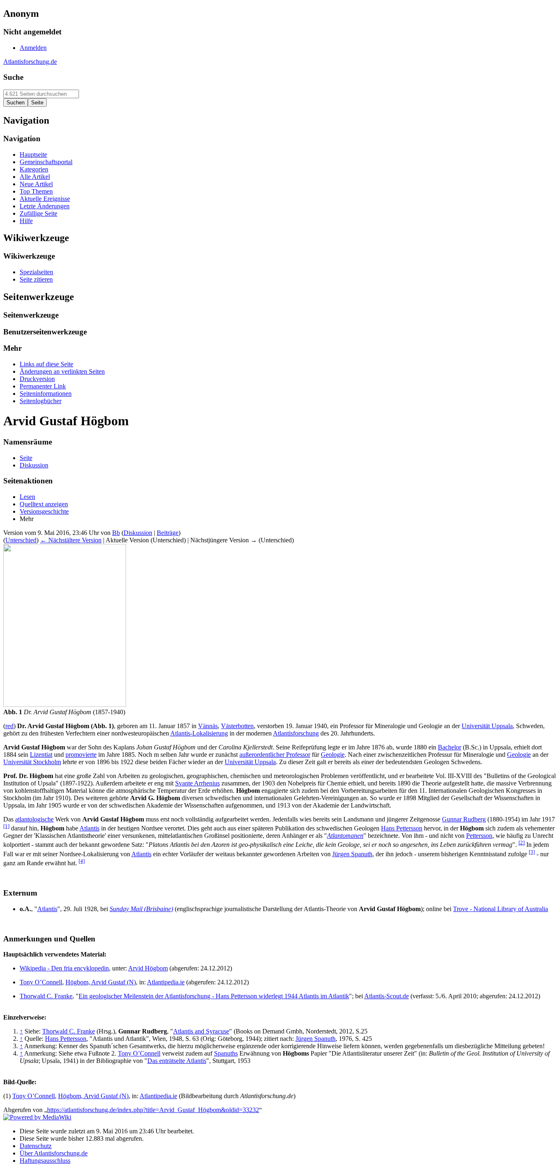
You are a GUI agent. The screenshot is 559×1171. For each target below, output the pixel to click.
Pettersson (479, 835)
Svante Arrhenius (197, 783)
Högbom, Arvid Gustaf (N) (100, 982)
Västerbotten (237, 725)
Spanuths (226, 1053)
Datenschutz (36, 1145)
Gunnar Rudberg (464, 819)
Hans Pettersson (401, 828)
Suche (13, 77)
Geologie (333, 754)
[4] (82, 861)
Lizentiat (41, 754)
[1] (6, 826)
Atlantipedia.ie (166, 982)
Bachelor (449, 747)
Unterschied (20, 540)
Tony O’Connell (41, 982)
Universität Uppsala (487, 725)
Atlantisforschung (296, 733)
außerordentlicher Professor (274, 754)
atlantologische (34, 819)
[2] (521, 842)
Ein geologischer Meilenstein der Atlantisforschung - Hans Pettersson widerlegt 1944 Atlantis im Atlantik (214, 996)
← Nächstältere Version (70, 540)
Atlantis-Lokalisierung (199, 733)
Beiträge (167, 532)
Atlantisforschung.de (30, 61)
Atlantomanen (345, 835)
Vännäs (208, 725)
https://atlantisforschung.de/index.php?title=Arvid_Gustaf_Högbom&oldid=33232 (153, 1109)
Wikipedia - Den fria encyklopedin (64, 968)
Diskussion (138, 532)
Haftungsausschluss (45, 1160)
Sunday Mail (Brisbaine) (141, 908)
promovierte (81, 754)
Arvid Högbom (148, 968)
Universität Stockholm (32, 761)
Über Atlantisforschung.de (54, 1153)
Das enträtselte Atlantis (176, 1060)
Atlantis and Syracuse (201, 1031)
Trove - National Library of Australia (500, 908)
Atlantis (89, 828)
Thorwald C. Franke (46, 996)
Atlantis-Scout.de (386, 996)
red (9, 725)
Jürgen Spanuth (352, 854)
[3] (532, 852)
